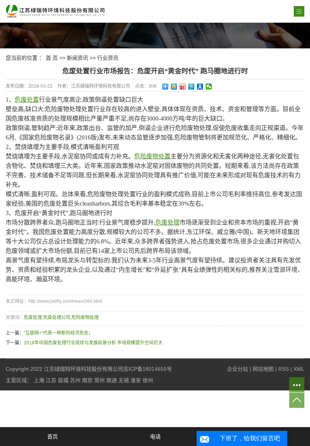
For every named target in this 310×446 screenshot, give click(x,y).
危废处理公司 (56, 317)
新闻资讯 (77, 58)
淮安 (135, 380)
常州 (99, 380)
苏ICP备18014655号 (147, 369)
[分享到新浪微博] (183, 87)
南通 (111, 380)
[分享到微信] (209, 87)
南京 (87, 380)
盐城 (63, 380)
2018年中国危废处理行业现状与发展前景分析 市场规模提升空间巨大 (93, 342)
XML (298, 369)
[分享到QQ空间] (174, 87)
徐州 (148, 380)
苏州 (75, 380)
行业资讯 (107, 58)
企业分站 (237, 369)
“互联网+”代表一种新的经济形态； (58, 333)
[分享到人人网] (200, 87)
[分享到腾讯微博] (191, 87)
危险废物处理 (85, 317)
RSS (283, 369)
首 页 (52, 58)
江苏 (51, 380)
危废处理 (33, 317)
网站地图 (263, 369)
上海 (39, 380)
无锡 (123, 380)
